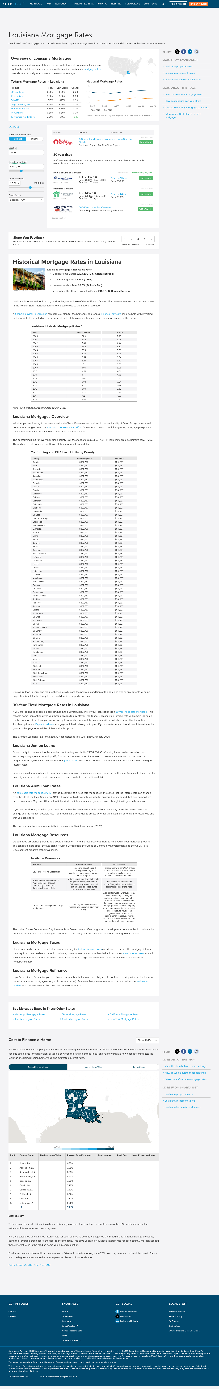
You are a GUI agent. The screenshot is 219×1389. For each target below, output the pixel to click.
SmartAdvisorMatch (71, 1340)
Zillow (36, 1265)
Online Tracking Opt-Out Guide (184, 1331)
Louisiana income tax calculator (183, 79)
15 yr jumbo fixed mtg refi (23, 117)
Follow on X (125, 1316)
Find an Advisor (198, 3)
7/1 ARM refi (17, 112)
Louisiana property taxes (179, 66)
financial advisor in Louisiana (31, 314)
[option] (37, 1067)
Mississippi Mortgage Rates (30, 1014)
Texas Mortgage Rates (74, 1014)
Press (64, 1335)
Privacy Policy (175, 1316)
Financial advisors (111, 314)
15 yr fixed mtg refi (20, 108)
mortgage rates (92, 69)
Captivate (66, 1321)
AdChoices (174, 1321)
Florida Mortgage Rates (75, 1019)
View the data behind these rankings (185, 1066)
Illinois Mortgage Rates (27, 1019)
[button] (76, 1109)
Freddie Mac (45, 1265)
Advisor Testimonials (72, 1331)
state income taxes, (133, 953)
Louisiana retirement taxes (180, 73)
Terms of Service (177, 1311)
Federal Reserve (15, 1265)
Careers (12, 1316)
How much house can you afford (183, 101)
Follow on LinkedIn (129, 1321)
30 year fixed (17, 92)
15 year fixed (17, 96)
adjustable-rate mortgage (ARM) (34, 792)
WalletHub (28, 1265)
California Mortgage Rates (124, 1014)
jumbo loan (70, 760)
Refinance (35, 138)
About (65, 1311)
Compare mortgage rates (185, 1079)
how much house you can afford (64, 427)
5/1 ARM (15, 100)
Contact (12, 1311)
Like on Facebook (128, 1311)
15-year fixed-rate (44, 724)
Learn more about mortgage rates (184, 94)
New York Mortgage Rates (124, 1019)
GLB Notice (174, 1326)
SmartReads (68, 1316)
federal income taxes (90, 949)
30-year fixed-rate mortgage (131, 711)
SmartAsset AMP (70, 1326)
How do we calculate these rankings (185, 1072)
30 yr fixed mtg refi (20, 104)
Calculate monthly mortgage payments (187, 107)
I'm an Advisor (178, 3)
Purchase (17, 138)
